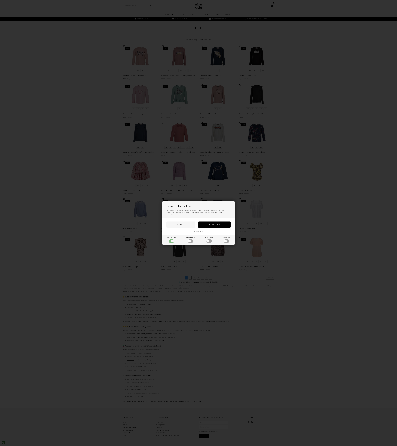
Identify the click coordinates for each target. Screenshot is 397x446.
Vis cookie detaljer (198, 231)
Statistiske (226, 238)
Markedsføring (190, 238)
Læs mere (169, 214)
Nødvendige (171, 238)
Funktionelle (209, 238)
